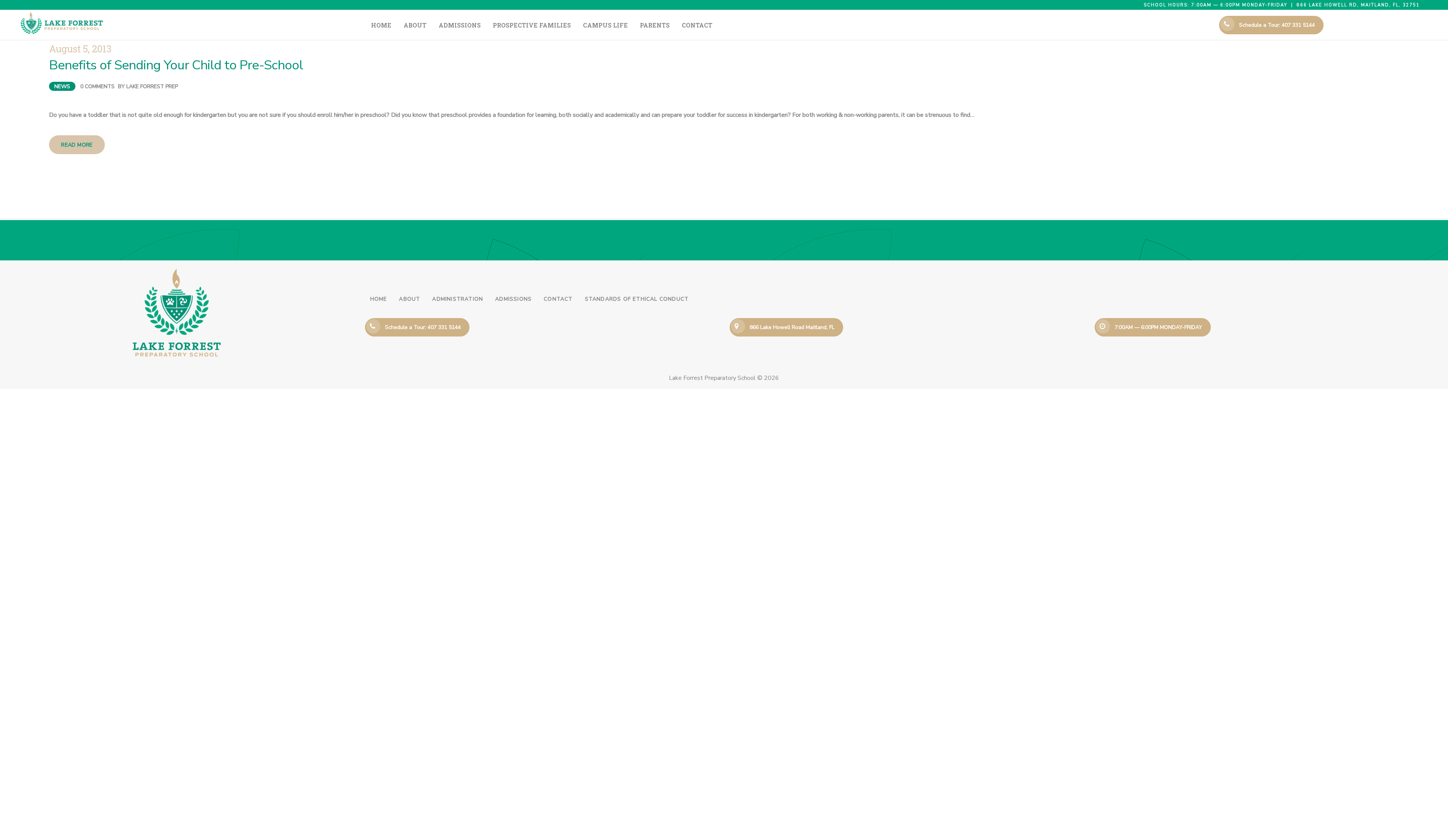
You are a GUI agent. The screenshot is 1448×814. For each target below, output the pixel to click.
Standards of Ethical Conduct (637, 299)
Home (378, 299)
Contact (558, 299)
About (409, 299)
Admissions (513, 299)
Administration (457, 299)
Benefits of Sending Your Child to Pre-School (176, 65)
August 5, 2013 (80, 49)
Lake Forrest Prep (152, 86)
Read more (77, 144)
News (62, 86)
